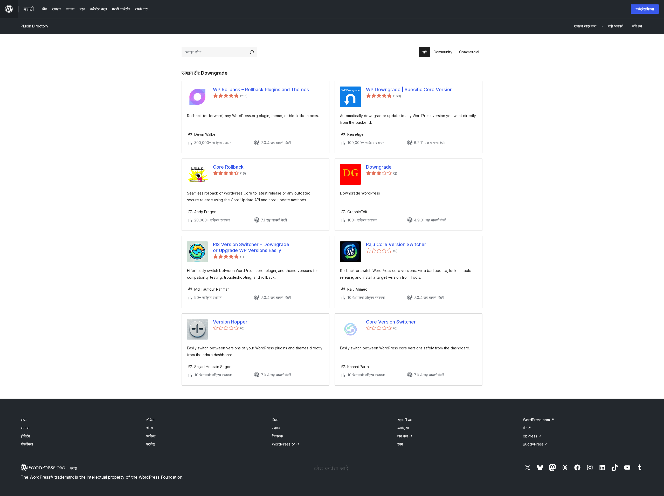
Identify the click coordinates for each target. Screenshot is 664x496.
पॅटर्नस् (150, 444)
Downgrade (379, 167)
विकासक (277, 436)
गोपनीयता (27, 444)
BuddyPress (535, 444)
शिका (275, 420)
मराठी (73, 468)
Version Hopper (230, 322)
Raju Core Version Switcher (396, 244)
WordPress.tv (285, 444)
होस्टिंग (25, 436)
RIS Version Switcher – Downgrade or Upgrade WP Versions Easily (251, 247)
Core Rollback (228, 167)
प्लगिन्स (150, 436)
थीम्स (149, 428)
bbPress (532, 436)
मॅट (527, 428)
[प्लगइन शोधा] (252, 52)
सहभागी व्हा (404, 420)
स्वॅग (400, 444)
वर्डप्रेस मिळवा (645, 9)
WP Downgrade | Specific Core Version (409, 89)
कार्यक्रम (403, 428)
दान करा (404, 436)
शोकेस (150, 420)
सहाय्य (276, 428)
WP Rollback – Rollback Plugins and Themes (261, 89)
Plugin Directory (34, 26)
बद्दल (23, 420)
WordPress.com (538, 420)
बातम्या (25, 428)
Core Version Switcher (391, 322)
